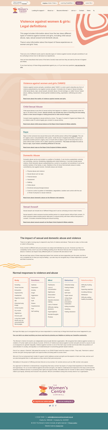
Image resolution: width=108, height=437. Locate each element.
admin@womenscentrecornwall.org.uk (60, 417)
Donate (79, 3)
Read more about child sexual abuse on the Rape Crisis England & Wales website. (49, 124)
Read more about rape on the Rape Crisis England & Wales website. (45, 147)
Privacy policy (72, 423)
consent (74, 136)
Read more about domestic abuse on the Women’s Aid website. (43, 197)
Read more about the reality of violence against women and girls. (44, 98)
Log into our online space (44, 401)
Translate (24, 3)
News (88, 10)
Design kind (59, 426)
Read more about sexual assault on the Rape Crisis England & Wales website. (48, 222)
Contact (81, 10)
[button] (37, 10)
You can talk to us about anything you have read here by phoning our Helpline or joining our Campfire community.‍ (50, 335)
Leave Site (89, 3)
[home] (20, 10)
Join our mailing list (65, 401)
